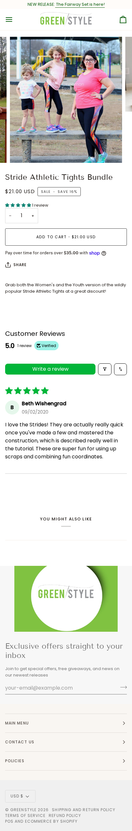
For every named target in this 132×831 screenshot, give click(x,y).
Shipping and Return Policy (83, 809)
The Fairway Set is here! (80, 4)
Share (20, 264)
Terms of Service (25, 815)
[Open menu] (14, 19)
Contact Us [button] (19, 742)
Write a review (50, 369)
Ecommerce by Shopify (51, 821)
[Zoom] (22, 150)
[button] (18, 205)
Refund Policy (65, 815)
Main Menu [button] (17, 723)
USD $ (17, 796)
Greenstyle (23, 809)
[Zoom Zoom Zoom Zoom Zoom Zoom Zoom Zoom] (66, 100)
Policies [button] (14, 761)
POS (9, 821)
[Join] (121, 687)
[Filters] (104, 369)
